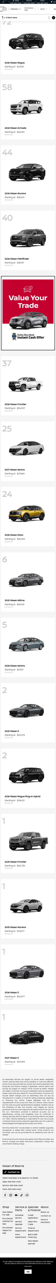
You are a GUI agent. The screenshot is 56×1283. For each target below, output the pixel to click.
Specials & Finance (34, 1208)
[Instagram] (10, 1195)
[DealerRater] (27, 1195)
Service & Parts (21, 1208)
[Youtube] (16, 1195)
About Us (45, 1212)
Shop (5, 1207)
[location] (51, 2)
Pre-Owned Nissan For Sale (7, 1230)
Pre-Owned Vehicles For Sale (7, 1221)
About (45, 1207)
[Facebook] (5, 1195)
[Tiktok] (21, 1195)
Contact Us (13, 1172)
